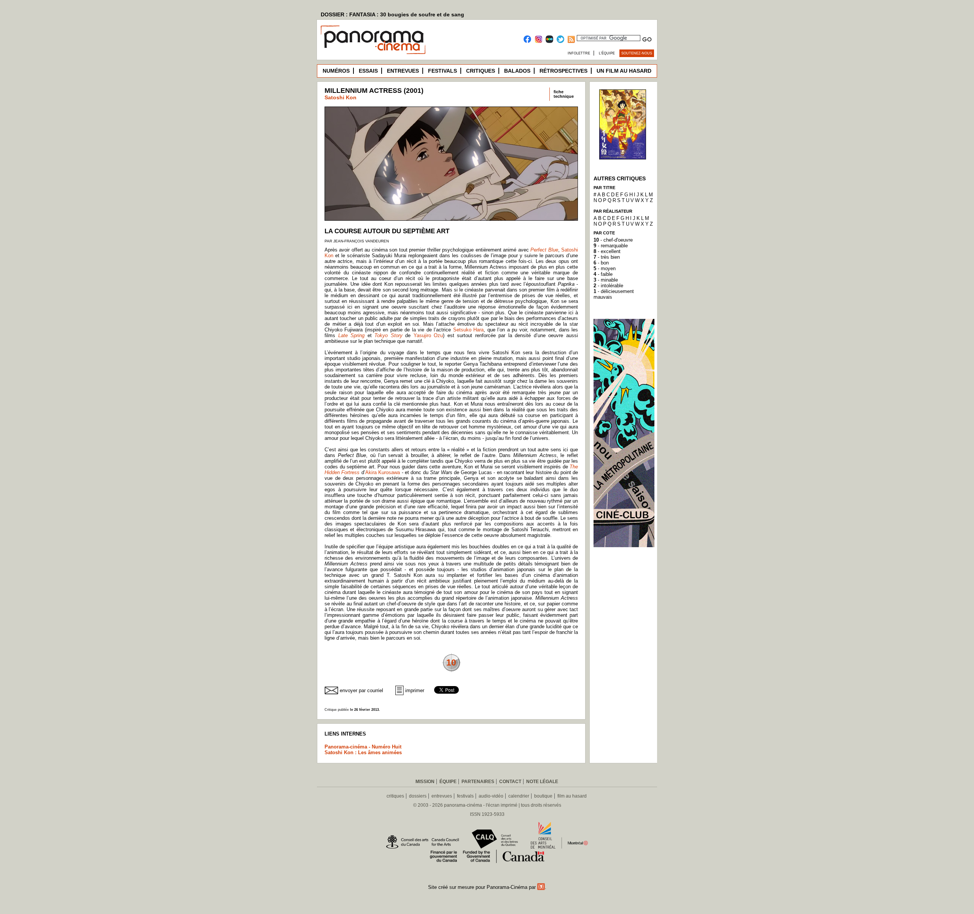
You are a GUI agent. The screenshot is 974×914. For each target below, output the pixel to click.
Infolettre (579, 53)
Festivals (442, 71)
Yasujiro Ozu (428, 335)
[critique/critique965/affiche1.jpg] (623, 157)
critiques (395, 796)
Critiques (480, 71)
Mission (424, 781)
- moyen (605, 268)
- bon (601, 263)
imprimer (414, 690)
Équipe (448, 781)
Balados (517, 71)
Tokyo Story (388, 335)
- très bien (607, 257)
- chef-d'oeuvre (613, 240)
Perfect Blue (544, 250)
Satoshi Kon (340, 97)
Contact (510, 781)
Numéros (336, 71)
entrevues (441, 796)
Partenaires (478, 781)
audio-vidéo (491, 796)
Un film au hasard (624, 71)
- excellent (607, 251)
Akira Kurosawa (382, 472)
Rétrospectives (563, 71)
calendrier (518, 796)
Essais (368, 71)
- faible (603, 274)
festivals (465, 796)
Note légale (542, 781)
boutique (543, 796)
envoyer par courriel (361, 690)
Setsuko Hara (468, 330)
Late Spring (351, 335)
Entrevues (403, 71)
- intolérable (608, 285)
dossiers (418, 796)
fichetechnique (564, 94)
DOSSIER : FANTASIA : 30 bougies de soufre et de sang (392, 14)
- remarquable (611, 245)
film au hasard (572, 796)
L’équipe (607, 53)
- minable (606, 280)
